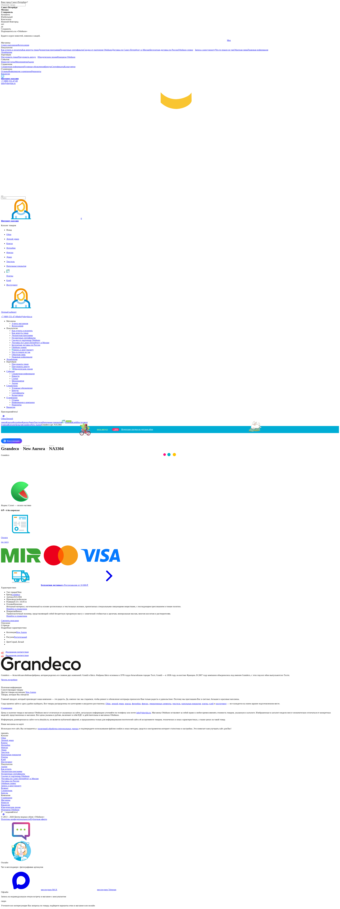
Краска (4, 743)
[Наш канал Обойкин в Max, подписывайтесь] (2, 76)
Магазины (5, 800)
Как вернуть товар (30, 50)
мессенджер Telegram (106, 890)
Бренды (48, 67)
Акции (31, 62)
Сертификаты (58, 67)
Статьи (12, 62)
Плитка (4, 757)
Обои (108, 704)
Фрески (4, 747)
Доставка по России (10, 781)
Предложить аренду (27, 57)
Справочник (12, 386)
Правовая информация (258, 50)
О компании (12, 397)
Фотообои (5, 745)
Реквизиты (36, 71)
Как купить (6, 769)
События (10, 371)
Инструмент (6, 762)
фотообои (136, 704)
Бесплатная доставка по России (164, 50)
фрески (145, 704)
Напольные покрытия (11, 755)
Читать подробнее (9, 680)
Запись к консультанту (205, 50)
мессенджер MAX (49, 890)
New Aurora (21, 632)
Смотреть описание (10, 620)
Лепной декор (7, 740)
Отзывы (4, 71)
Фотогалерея (23, 45)
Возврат (4, 788)
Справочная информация (12, 67)
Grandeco (16, 594)
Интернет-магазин (10, 78)
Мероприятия (21, 62)
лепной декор (118, 704)
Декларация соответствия (17, 652)
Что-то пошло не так (224, 50)
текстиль (176, 704)
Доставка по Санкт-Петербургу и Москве (131, 50)
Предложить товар (9, 57)
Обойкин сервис (185, 50)
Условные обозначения (34, 67)
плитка (205, 704)
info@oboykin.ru (8, 83)
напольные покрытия (191, 704)
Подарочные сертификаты (72, 50)
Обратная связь (241, 50)
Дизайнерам (6, 52)
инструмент (221, 704)
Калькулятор (69, 67)
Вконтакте (119, 40)
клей (211, 704)
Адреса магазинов (9, 45)
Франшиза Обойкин (66, 57)
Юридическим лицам (47, 57)
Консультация (13, 441)
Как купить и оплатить (11, 50)
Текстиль (5, 752)
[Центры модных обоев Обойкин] (170, 193)
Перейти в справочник (16, 609)
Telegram (5, 40)
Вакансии (5, 74)
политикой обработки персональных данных (58, 728)
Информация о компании (19, 71)
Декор (4, 750)
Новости (5, 62)
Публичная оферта (38, 819)
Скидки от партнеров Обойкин (98, 50)
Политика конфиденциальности (15, 819)
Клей (3, 759)
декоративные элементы (160, 704)
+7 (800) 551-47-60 (9, 81)
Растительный (20, 637)
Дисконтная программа (49, 50)
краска (128, 704)
